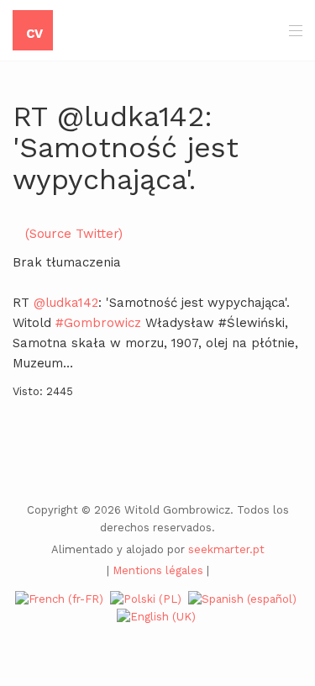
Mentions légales (158, 570)
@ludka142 (66, 302)
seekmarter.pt (226, 549)
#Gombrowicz (98, 322)
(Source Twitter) (74, 233)
